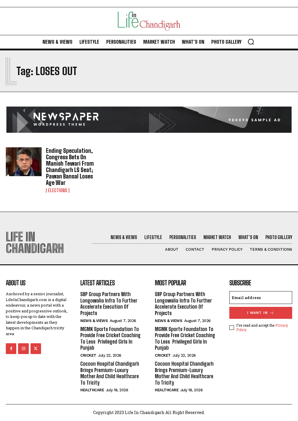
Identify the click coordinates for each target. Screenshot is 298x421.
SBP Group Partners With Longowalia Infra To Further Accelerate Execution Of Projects (108, 303)
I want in (257, 313)
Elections (57, 190)
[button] (251, 42)
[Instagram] (23, 348)
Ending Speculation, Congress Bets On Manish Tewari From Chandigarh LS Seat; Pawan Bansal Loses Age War (70, 166)
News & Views (94, 321)
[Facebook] (11, 348)
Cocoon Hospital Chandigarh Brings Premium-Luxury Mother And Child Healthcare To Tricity (109, 373)
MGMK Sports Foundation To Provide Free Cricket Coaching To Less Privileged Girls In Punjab (110, 338)
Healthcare (92, 390)
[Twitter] (36, 348)
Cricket (88, 355)
